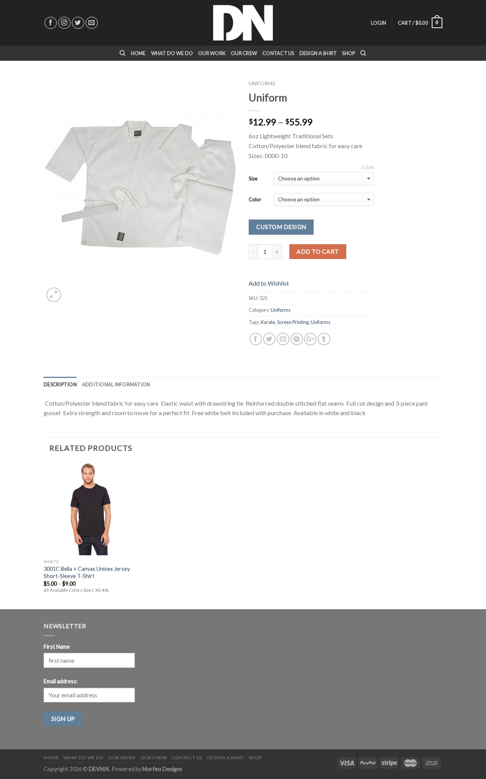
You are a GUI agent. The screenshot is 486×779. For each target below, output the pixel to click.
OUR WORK (212, 53)
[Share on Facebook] (255, 339)
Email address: (61, 681)
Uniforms (262, 84)
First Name (57, 646)
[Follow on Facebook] (50, 23)
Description (60, 384)
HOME (138, 53)
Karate (268, 322)
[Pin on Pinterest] (296, 339)
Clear (367, 167)
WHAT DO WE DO (172, 53)
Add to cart (318, 251)
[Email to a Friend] (283, 339)
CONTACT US (278, 53)
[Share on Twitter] (269, 339)
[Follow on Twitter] (78, 23)
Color (255, 199)
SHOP (348, 53)
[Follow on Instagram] (64, 23)
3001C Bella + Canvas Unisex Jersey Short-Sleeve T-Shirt (87, 572)
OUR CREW (244, 53)
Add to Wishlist (269, 283)
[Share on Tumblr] (324, 339)
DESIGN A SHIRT (318, 53)
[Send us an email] (91, 23)
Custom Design (281, 226)
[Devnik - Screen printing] (243, 23)
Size (253, 178)
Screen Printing (293, 322)
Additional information (116, 384)
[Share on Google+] (310, 339)
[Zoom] (53, 295)
